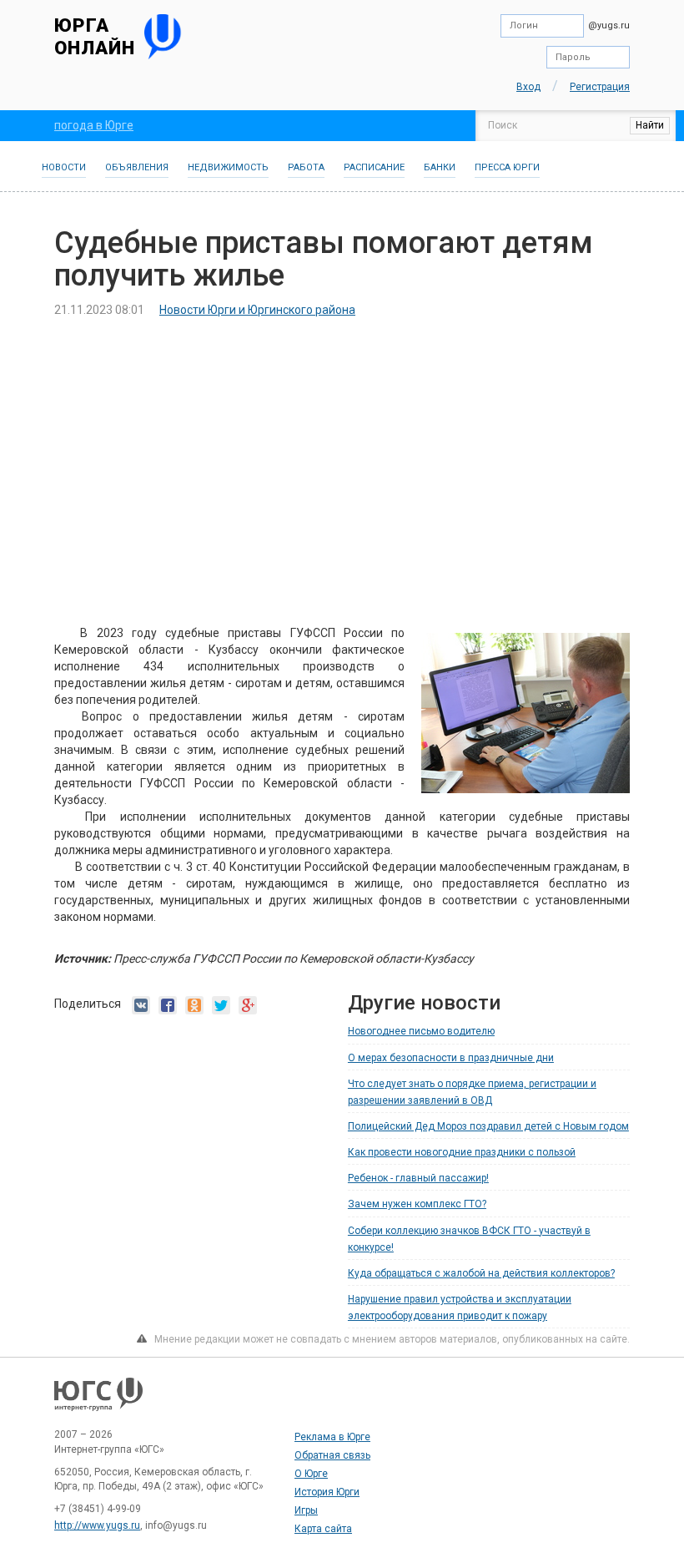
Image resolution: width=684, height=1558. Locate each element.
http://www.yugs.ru (97, 1525)
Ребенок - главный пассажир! (418, 1178)
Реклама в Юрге (332, 1437)
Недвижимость (228, 167)
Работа (306, 167)
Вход (528, 87)
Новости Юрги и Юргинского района (257, 309)
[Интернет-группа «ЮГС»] (98, 1403)
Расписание (374, 167)
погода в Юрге (93, 125)
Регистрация (600, 87)
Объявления (136, 167)
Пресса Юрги (507, 167)
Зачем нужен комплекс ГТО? (417, 1204)
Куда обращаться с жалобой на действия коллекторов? (481, 1273)
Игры (306, 1510)
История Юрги (327, 1492)
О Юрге (311, 1474)
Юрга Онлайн (94, 36)
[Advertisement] (342, 456)
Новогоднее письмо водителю (421, 1031)
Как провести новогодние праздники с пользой (462, 1152)
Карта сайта (323, 1529)
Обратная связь (332, 1455)
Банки (439, 167)
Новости (64, 167)
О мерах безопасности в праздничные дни (451, 1058)
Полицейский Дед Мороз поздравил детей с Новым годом (488, 1126)
